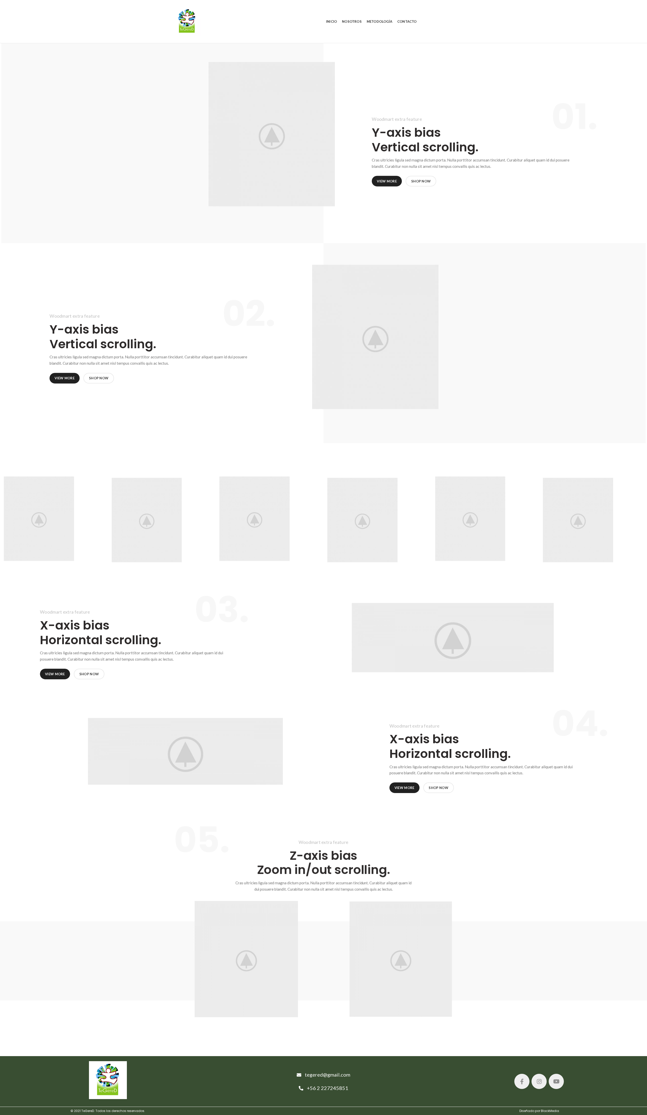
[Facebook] (521, 1081)
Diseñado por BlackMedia (539, 1111)
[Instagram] (539, 1081)
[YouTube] (556, 1081)
